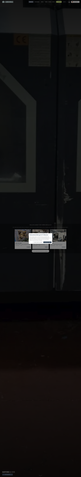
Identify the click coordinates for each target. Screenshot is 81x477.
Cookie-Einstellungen (38, 242)
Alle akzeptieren (47, 242)
